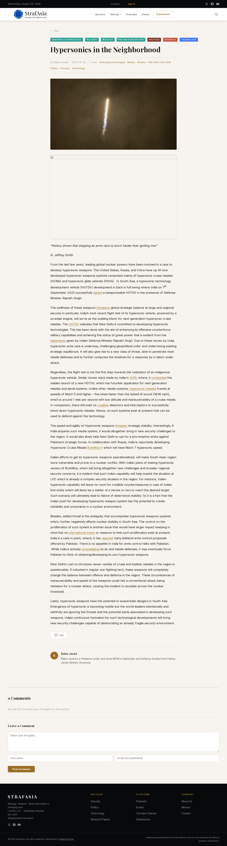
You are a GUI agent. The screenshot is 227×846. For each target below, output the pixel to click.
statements (58, 340)
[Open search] (216, 14)
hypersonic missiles (143, 388)
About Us (100, 14)
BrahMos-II (95, 447)
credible (103, 405)
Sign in (131, 3)
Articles (114, 14)
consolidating (91, 549)
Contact (115, 3)
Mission (186, 807)
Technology (78, 68)
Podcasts (131, 14)
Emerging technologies (112, 62)
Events (146, 14)
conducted (158, 377)
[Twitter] (9, 824)
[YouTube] (217, 3)
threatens (103, 307)
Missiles (141, 62)
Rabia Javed (61, 62)
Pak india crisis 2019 (159, 62)
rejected (107, 538)
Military (131, 62)
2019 (133, 377)
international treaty (82, 532)
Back (56, 30)
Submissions (163, 14)
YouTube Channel (146, 813)
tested (97, 292)
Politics (54, 68)
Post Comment (21, 769)
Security (65, 68)
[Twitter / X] (206, 3)
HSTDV (74, 324)
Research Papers (100, 819)
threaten (121, 425)
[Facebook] (212, 3)
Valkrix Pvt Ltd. (67, 839)
